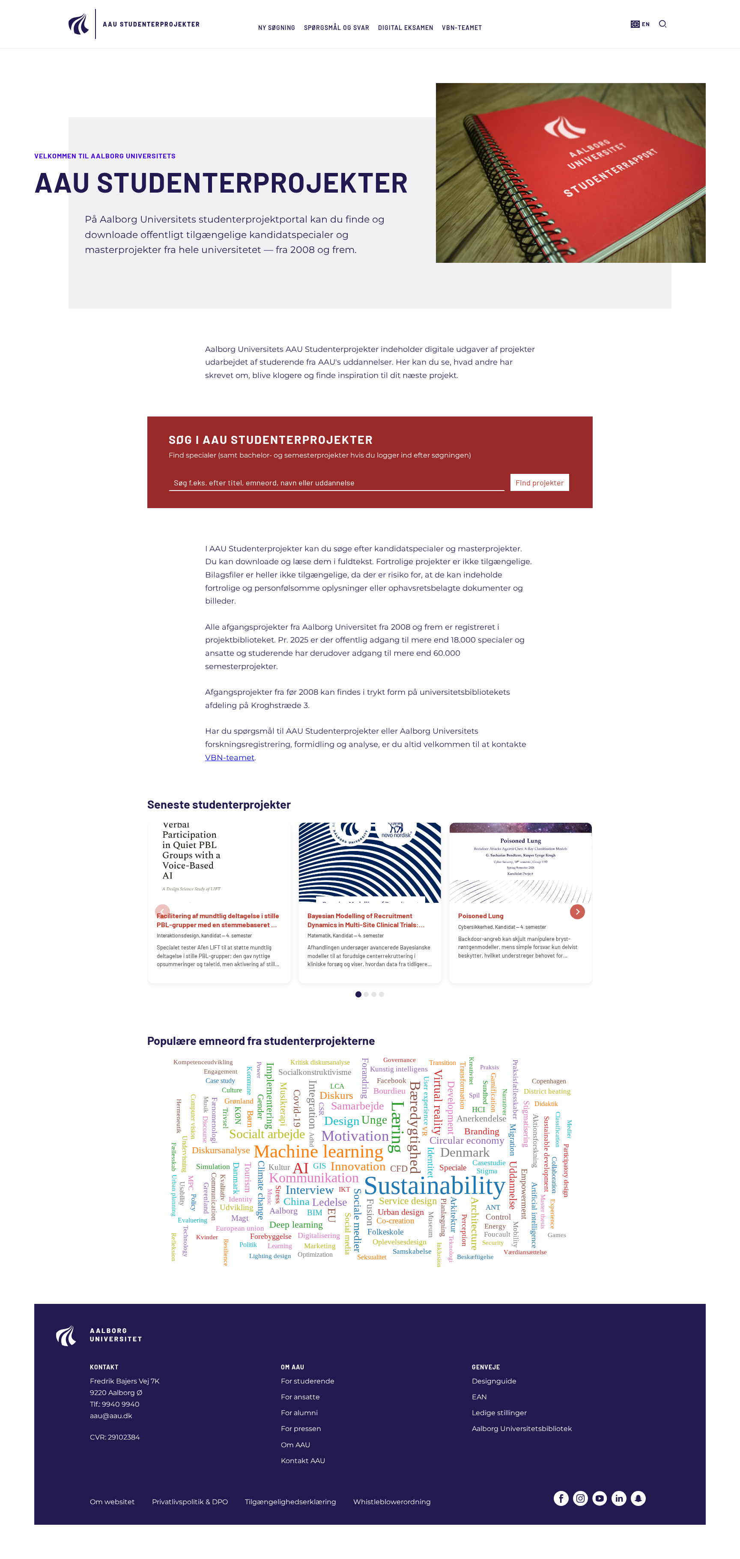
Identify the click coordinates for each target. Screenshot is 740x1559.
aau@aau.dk (111, 1416)
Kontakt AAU (303, 1461)
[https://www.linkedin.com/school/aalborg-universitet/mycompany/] (619, 1499)
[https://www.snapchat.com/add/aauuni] (638, 1499)
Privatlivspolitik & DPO (190, 1502)
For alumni (299, 1413)
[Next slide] (577, 911)
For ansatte (300, 1397)
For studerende (307, 1381)
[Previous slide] (162, 911)
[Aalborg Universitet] (79, 24)
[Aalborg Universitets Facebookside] (561, 1499)
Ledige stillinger (499, 1413)
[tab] (358, 994)
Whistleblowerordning (392, 1502)
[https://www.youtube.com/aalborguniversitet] (599, 1499)
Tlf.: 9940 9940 (115, 1404)
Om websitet (112, 1502)
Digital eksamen (405, 27)
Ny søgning (276, 27)
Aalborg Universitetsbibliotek (522, 1429)
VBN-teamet (462, 27)
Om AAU (295, 1445)
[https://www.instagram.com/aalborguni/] (580, 1499)
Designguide (494, 1381)
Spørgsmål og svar (337, 27)
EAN (479, 1397)
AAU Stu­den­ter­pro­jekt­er (151, 24)
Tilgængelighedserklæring (290, 1502)
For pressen (301, 1429)
